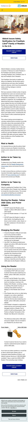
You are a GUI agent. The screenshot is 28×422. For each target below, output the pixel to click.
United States (18, 1)
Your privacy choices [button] (14, 419)
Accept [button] (14, 411)
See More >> (13, 407)
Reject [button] (14, 415)
